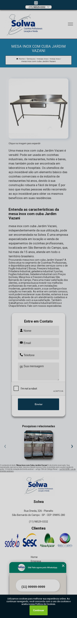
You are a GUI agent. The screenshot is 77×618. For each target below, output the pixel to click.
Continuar (38, 610)
